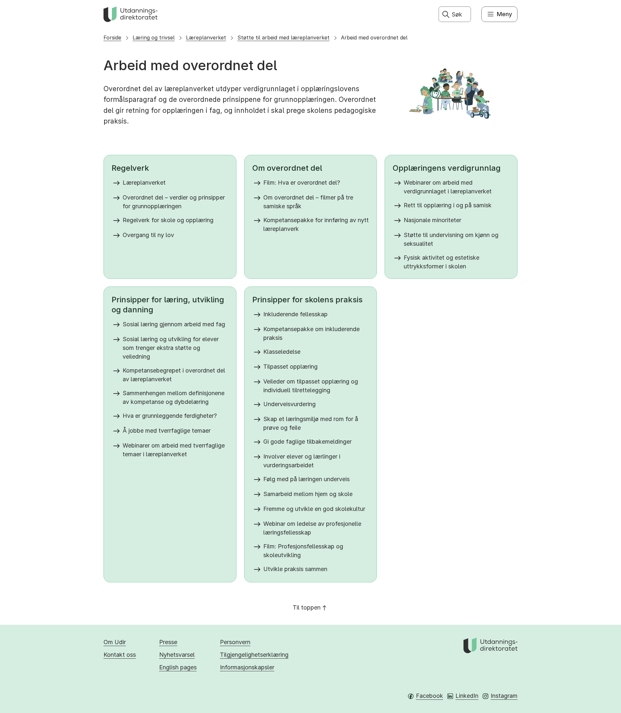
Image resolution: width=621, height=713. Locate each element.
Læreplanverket (206, 37)
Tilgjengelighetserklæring (254, 654)
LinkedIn (466, 695)
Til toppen (307, 607)
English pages (178, 667)
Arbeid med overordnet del (374, 37)
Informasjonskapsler (247, 667)
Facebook (429, 695)
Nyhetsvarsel (177, 654)
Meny (504, 14)
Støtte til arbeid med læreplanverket (283, 37)
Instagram (504, 695)
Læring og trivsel (154, 37)
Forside (112, 37)
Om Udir (115, 642)
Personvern (235, 642)
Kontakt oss (120, 654)
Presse (168, 642)
